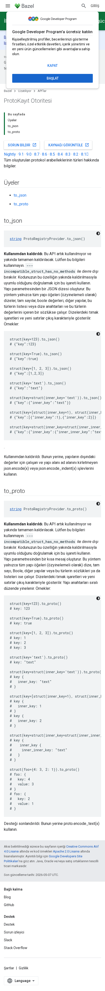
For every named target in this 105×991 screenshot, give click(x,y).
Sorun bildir (22, 145)
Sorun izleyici (14, 932)
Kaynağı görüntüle (68, 145)
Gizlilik (23, 968)
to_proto (21, 204)
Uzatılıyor (24, 91)
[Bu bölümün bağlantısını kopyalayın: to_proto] (30, 491)
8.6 (44, 154)
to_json (20, 195)
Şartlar (9, 968)
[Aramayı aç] (84, 6)
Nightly (10, 154)
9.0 (29, 154)
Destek (9, 924)
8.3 (68, 154)
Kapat (52, 66)
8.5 (52, 154)
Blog (7, 897)
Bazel (8, 91)
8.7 (36, 154)
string (15, 238)
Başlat (53, 78)
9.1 (21, 154)
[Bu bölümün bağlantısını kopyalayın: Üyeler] (24, 183)
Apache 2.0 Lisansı (66, 851)
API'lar (42, 91)
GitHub (9, 905)
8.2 (75, 154)
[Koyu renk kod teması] (98, 233)
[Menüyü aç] (8, 6)
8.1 (85, 154)
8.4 (60, 154)
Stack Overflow (15, 948)
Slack (8, 940)
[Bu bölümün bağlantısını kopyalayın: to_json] (27, 221)
